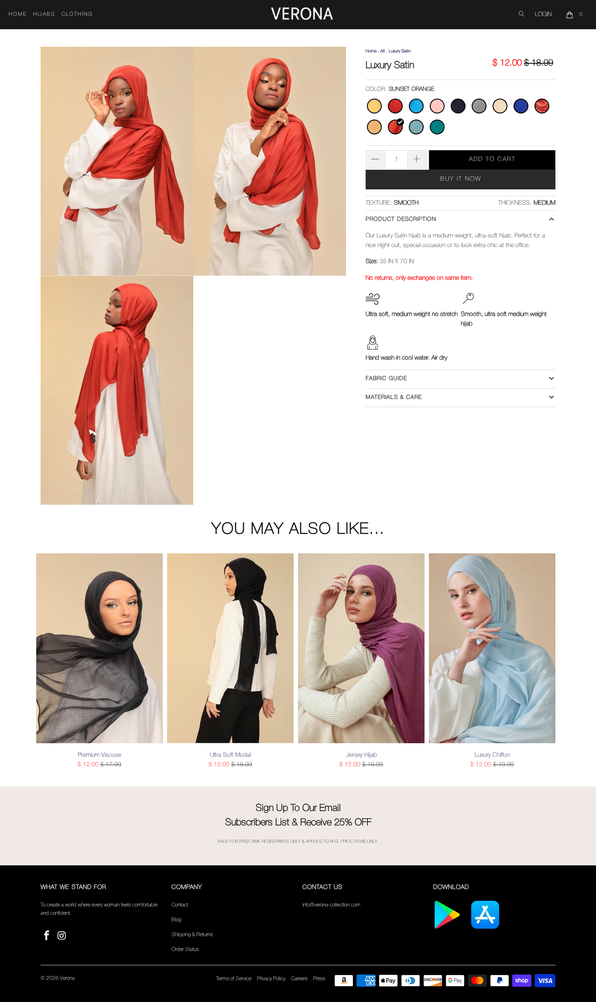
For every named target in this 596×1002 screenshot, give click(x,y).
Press (319, 978)
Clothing (77, 14)
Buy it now (460, 179)
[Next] (547, 661)
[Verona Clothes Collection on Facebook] (47, 936)
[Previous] (49, 661)
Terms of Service (233, 978)
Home (18, 14)
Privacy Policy (271, 978)
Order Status (185, 949)
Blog (176, 919)
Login (543, 14)
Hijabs (44, 14)
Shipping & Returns (192, 934)
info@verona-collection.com (331, 904)
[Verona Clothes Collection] (302, 15)
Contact (179, 904)
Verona (67, 978)
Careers (299, 978)
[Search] (521, 14)
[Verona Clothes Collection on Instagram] (62, 936)
